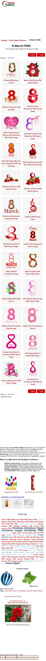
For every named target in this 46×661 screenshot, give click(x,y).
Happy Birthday (23, 541)
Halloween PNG (12, 541)
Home (3, 657)
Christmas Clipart (34, 528)
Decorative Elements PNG (34, 492)
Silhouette (14, 557)
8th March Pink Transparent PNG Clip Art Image (33, 381)
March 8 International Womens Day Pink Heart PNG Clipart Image (11, 135)
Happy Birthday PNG (11, 492)
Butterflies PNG (24, 524)
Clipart (15, 591)
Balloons (41, 519)
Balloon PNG (32, 519)
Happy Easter (20, 544)
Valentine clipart (17, 561)
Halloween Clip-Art (16, 539)
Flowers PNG (31, 535)
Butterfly (34, 524)
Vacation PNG (6, 561)
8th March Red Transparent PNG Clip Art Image (33, 108)
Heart (37, 546)
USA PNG (40, 559)
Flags (3, 535)
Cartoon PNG (39, 526)
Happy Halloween (32, 544)
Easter (14, 533)
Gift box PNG (24, 537)
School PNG (5, 557)
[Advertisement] (23, 22)
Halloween (4, 539)
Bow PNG (14, 524)
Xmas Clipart (13, 563)
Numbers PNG (12, 550)
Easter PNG (32, 533)
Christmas (17, 528)
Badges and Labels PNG (19, 519)
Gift (18, 537)
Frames (4, 537)
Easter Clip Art (22, 533)
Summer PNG (11, 559)
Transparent (22, 591)
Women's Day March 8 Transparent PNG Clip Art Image (11, 354)
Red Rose (32, 550)
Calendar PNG (6, 526)
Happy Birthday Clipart (36, 541)
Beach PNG (24, 522)
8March (40, 591)
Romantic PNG (23, 552)
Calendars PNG (26, 526)
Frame (41, 535)
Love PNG (31, 548)
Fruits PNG (13, 537)
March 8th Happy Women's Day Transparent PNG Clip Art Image (11, 163)
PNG (10, 591)
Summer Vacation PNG (25, 559)
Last (41, 55)
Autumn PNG (5, 519)
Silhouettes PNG (32, 557)
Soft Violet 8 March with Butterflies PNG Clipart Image (32, 136)
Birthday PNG (33, 522)
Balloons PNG (6, 522)
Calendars (16, 526)
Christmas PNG (34, 530)
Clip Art (29, 591)
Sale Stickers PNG (25, 554)
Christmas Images (11, 530)
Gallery (4, 40)
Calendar (41, 524)
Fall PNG (40, 533)
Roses (3, 554)
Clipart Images (11, 657)
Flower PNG (11, 535)
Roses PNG (11, 554)
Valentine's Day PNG (30, 561)
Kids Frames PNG (20, 548)
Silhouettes (22, 557)
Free (6, 591)
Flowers (21, 535)
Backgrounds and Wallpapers (27, 657)
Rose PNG (39, 552)
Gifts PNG (40, 537)
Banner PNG (16, 522)
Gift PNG (33, 537)
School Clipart (38, 554)
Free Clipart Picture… (18, 40)
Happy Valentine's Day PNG (25, 546)
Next (33, 55)
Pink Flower (23, 550)
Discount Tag (6, 533)
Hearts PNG (9, 548)
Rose (32, 552)
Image (35, 591)
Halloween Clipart (29, 539)
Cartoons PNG (6, 528)
